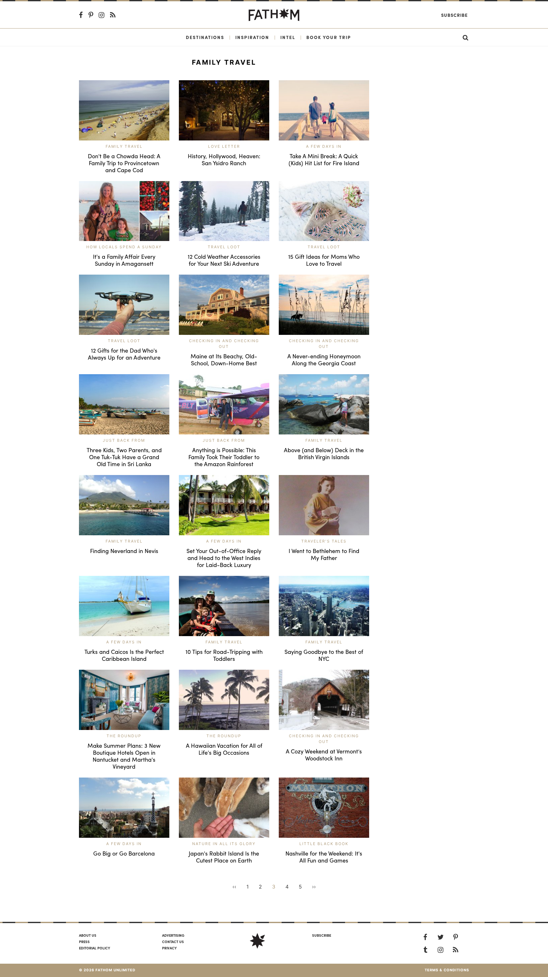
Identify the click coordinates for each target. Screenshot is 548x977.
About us (87, 935)
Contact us (173, 941)
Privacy (169, 947)
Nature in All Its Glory (224, 843)
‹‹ (234, 886)
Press (84, 941)
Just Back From (124, 440)
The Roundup (124, 735)
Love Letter (224, 146)
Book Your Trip (328, 37)
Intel (287, 37)
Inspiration (252, 37)
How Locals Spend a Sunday (124, 246)
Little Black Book (324, 843)
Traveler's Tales (324, 541)
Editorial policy (94, 947)
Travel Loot (224, 246)
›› (314, 886)
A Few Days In (324, 146)
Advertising (173, 935)
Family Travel (124, 146)
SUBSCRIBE (321, 935)
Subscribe (454, 15)
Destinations (205, 37)
